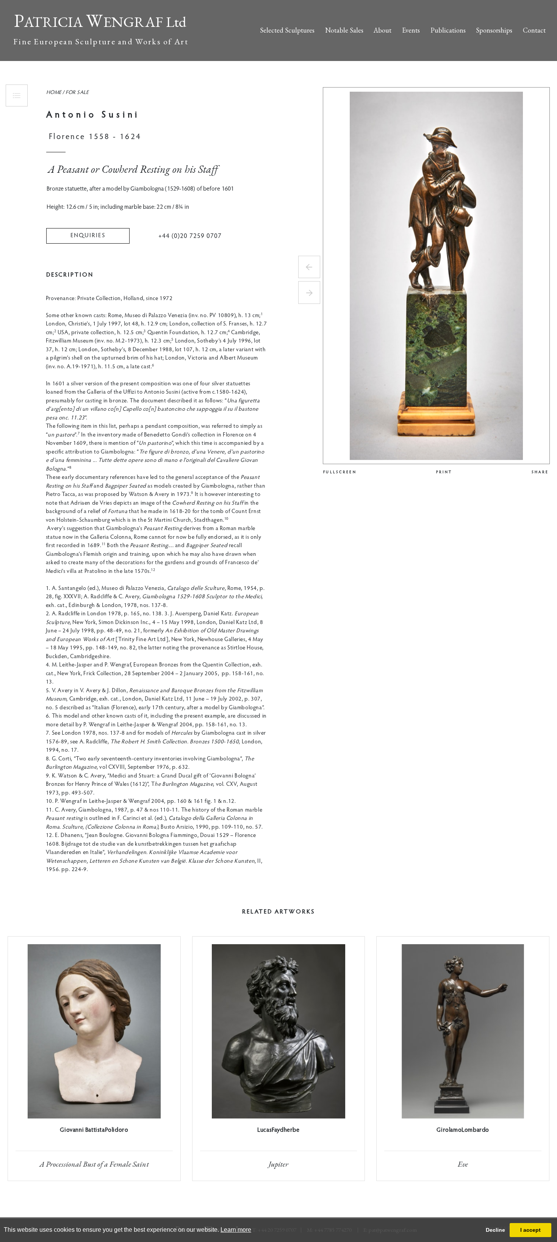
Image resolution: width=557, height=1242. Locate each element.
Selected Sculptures (287, 30)
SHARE (540, 472)
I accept (530, 1230)
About (382, 30)
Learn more (236, 1229)
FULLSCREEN (340, 472)
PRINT (444, 472)
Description (70, 275)
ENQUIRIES (87, 236)
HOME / (55, 92)
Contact (534, 30)
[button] (309, 267)
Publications (448, 30)
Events (411, 30)
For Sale (77, 92)
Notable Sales (344, 30)
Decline (495, 1230)
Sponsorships (494, 30)
